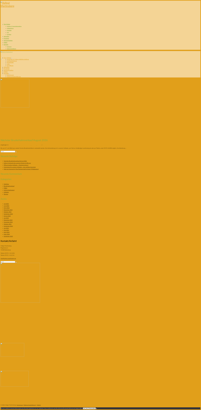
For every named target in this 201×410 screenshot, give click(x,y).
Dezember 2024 (8, 220)
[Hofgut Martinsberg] (100, 9)
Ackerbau (6, 184)
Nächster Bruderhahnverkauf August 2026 (15, 161)
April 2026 (7, 207)
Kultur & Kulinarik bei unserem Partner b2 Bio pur (17, 163)
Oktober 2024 (7, 224)
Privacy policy (92, 408)
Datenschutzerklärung (30, 405)
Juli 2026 (6, 203)
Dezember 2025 (8, 210)
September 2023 (8, 236)
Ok (84, 408)
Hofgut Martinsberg (25, 145)
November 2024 (8, 222)
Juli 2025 (6, 218)
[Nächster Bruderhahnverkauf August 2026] (100, 108)
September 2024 (8, 226)
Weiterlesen (130, 148)
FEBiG (5, 188)
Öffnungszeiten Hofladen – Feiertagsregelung (16, 165)
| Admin (39, 405)
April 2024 (7, 232)
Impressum (20, 405)
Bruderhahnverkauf (14, 145)
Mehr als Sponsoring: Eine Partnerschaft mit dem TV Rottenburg (21, 169)
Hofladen (34, 145)
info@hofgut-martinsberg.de (8, 258)
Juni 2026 (6, 205)
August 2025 (7, 216)
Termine (39, 145)
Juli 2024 (6, 228)
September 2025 (8, 214)
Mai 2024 (6, 230)
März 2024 (7, 234)
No (86, 408)
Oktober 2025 (7, 212)
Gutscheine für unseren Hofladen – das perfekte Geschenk (20, 167)
